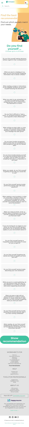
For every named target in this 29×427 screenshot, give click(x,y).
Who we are (14, 388)
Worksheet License (16, 423)
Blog (14, 382)
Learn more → (14, 410)
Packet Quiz (14, 371)
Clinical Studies (14, 391)
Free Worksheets (14, 365)
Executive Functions (14, 356)
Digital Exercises (14, 381)
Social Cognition (14, 362)
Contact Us (14, 373)
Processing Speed (14, 360)
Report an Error (14, 374)
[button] (2, 2)
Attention (14, 357)
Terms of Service (8, 423)
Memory (14, 355)
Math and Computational (14, 363)
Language (14, 358)
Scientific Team (14, 389)
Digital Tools (14, 379)
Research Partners (14, 390)
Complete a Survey (19, 395)
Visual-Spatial (14, 361)
